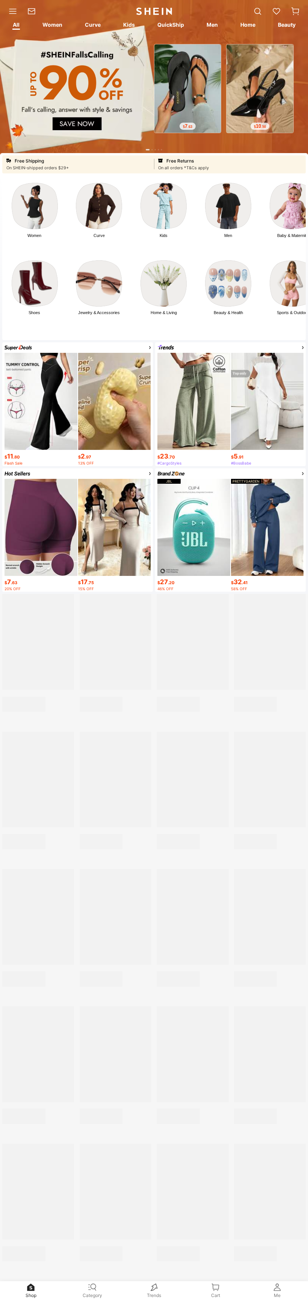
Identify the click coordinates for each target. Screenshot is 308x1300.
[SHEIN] (39, 767)
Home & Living (164, 312)
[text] (187, 126)
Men (228, 235)
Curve (99, 235)
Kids (164, 235)
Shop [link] (31, 1295)
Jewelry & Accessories (99, 312)
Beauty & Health (228, 312)
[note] (16, 711)
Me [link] (277, 1295)
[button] (295, 11)
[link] (34, 11)
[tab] (15, 26)
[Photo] (35, 206)
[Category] (11, 11)
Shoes (34, 312)
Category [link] (92, 1295)
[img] (39, 686)
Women (34, 235)
